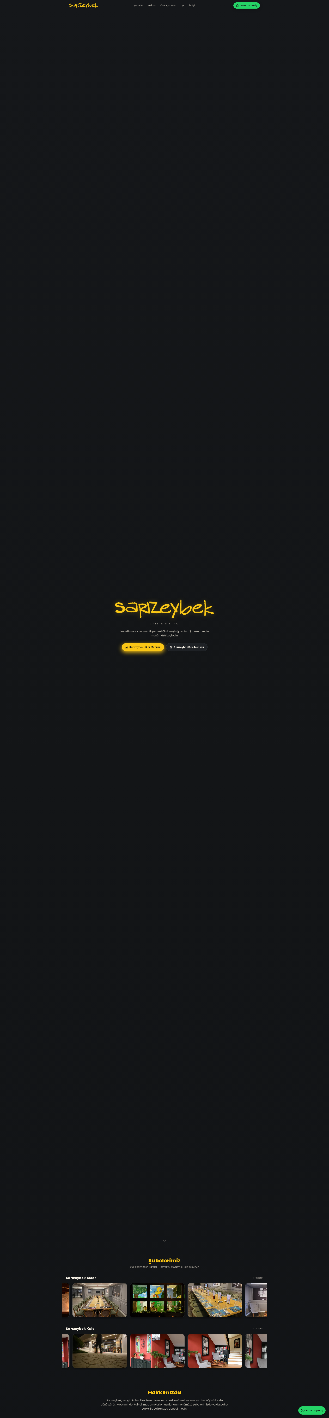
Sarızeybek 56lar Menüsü (145, 647)
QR (182, 5)
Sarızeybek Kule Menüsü (189, 647)
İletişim (193, 5)
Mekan (152, 5)
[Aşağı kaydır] (164, 1241)
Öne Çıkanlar (168, 5)
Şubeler (138, 5)
